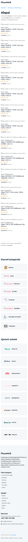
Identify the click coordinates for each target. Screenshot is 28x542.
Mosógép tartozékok (15, 317)
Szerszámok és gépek (7, 475)
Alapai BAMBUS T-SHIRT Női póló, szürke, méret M (12, 95)
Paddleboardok (9, 140)
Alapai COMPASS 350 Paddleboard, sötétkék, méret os (12, 143)
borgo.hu (14, 434)
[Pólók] (6, 276)
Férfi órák (4, 480)
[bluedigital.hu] (7, 397)
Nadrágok (4, 477)
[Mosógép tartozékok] (6, 316)
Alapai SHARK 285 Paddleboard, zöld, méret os (13, 209)
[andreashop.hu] (7, 373)
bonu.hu (14, 422)
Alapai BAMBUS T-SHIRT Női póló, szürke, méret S (12, 111)
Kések (3, 508)
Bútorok (11, 267)
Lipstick (3, 487)
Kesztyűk (4, 500)
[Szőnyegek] (6, 326)
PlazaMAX (3, 8)
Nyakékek (4, 482)
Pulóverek (17, 283)
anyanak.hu (15, 385)
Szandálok (17, 308)
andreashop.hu (16, 373)
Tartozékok (4, 485)
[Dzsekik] (7, 291)
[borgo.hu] (7, 434)
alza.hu (14, 361)
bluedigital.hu (15, 398)
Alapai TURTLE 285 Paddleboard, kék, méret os (13, 225)
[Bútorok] (6, 267)
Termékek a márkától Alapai (14, 8)
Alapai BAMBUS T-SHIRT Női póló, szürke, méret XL (12, 127)
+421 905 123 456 (8, 518)
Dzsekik (14, 291)
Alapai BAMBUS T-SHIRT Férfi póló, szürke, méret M (12, 46)
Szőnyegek (12, 326)
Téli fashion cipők (6, 503)
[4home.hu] (7, 348)
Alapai (2, 27)
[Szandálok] (8, 308)
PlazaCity (14, 535)
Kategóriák (11, 538)
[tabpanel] (14, 129)
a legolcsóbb (9, 245)
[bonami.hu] (7, 410)
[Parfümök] (6, 299)
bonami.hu (14, 410)
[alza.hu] (7, 361)
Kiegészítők (8, 190)
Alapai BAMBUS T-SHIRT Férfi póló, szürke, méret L (12, 30)
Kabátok (4, 505)
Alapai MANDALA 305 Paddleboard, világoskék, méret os (12, 177)
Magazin (16, 538)
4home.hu (14, 349)
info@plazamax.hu (7, 521)
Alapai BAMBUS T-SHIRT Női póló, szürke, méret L (12, 79)
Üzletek (2, 538)
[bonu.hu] (7, 422)
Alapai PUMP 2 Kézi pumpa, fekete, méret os (12, 193)
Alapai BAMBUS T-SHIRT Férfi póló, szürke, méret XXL (12, 62)
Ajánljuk (20, 538)
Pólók (6, 27)
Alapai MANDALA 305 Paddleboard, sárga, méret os (12, 159)
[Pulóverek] (8, 283)
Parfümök (11, 300)
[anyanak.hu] (7, 385)
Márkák (6, 538)
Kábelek (4, 495)
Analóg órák (5, 498)
